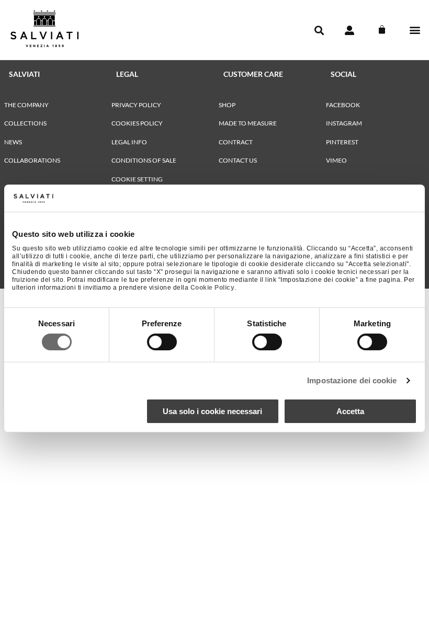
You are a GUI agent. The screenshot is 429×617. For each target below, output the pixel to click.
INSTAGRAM (344, 123)
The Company (26, 105)
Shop (227, 105)
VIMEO (336, 160)
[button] (415, 30)
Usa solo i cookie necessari (212, 411)
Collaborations (32, 160)
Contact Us (238, 160)
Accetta (350, 411)
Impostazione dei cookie (352, 380)
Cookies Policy (137, 123)
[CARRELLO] (382, 30)
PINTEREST (342, 142)
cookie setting (137, 179)
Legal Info (129, 142)
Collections (25, 123)
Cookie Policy (212, 287)
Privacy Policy (136, 105)
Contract (236, 142)
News (13, 142)
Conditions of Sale (143, 160)
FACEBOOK (343, 105)
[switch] (162, 342)
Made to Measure (248, 123)
